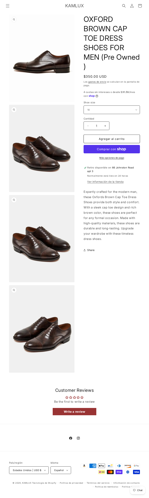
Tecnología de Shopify (44, 483)
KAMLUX (26, 483)
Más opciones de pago (111, 157)
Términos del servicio (98, 483)
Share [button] (91, 250)
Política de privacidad (71, 483)
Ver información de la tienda (105, 181)
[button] (8, 6)
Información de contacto (126, 483)
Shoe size (89, 102)
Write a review (74, 411)
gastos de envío (97, 81)
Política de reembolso (106, 486)
